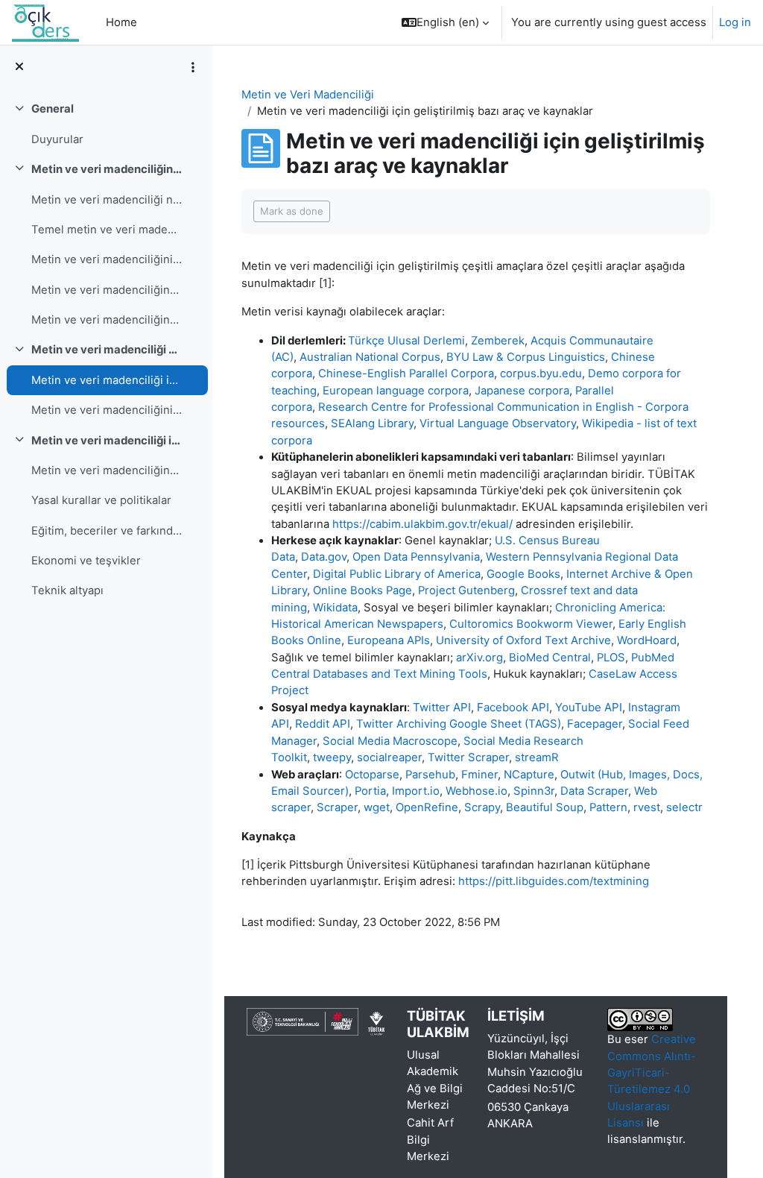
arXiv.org (479, 657)
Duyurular (57, 139)
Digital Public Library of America (397, 574)
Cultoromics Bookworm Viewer (530, 624)
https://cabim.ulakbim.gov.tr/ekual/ (422, 524)
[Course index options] (193, 67)
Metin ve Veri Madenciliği (307, 94)
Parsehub (430, 774)
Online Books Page (362, 590)
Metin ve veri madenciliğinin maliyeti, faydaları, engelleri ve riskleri (107, 259)
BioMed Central (550, 657)
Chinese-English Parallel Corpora (406, 373)
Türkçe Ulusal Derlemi (406, 340)
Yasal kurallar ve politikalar (101, 500)
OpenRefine (427, 807)
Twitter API (442, 707)
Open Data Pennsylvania (416, 557)
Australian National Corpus (370, 357)
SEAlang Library (372, 423)
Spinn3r (533, 791)
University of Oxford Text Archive (523, 640)
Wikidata (335, 607)
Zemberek (498, 340)
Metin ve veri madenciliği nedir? (107, 200)
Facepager (594, 724)
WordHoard (647, 640)
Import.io (416, 791)
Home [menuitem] (121, 22)
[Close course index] (19, 67)
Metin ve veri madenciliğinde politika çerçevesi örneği (107, 470)
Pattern (608, 807)
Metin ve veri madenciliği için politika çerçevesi (107, 440)
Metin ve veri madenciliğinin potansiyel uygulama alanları (107, 410)
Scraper (337, 807)
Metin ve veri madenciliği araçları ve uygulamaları (107, 349)
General (52, 109)
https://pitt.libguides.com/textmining (553, 881)
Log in (735, 22)
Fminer (479, 774)
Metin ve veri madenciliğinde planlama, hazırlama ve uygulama (107, 320)
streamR (537, 757)
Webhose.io (476, 791)
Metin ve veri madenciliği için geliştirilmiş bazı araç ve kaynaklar (107, 380)
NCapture (529, 774)
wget (377, 807)
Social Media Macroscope (390, 741)
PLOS (611, 657)
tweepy (332, 757)
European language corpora (396, 390)
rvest (646, 807)
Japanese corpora (522, 390)
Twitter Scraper (468, 757)
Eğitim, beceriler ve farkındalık (107, 531)
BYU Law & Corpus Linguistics (525, 357)
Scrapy (482, 807)
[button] (445, 22)
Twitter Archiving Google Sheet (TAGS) (458, 724)
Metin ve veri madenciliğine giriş (107, 169)
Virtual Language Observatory (498, 423)
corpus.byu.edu (541, 373)
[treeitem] (105, 124)
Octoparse (372, 774)
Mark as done (291, 211)
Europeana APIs (388, 640)
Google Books (523, 574)
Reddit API (322, 723)
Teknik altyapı (67, 590)
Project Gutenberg (466, 590)
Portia (370, 791)
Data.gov (323, 557)
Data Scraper (594, 791)
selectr (684, 807)
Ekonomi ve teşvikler (86, 560)
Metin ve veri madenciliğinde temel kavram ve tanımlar (107, 290)
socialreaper (389, 757)
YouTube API (588, 707)
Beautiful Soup (544, 807)
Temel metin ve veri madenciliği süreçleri (107, 229)
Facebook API (513, 707)
